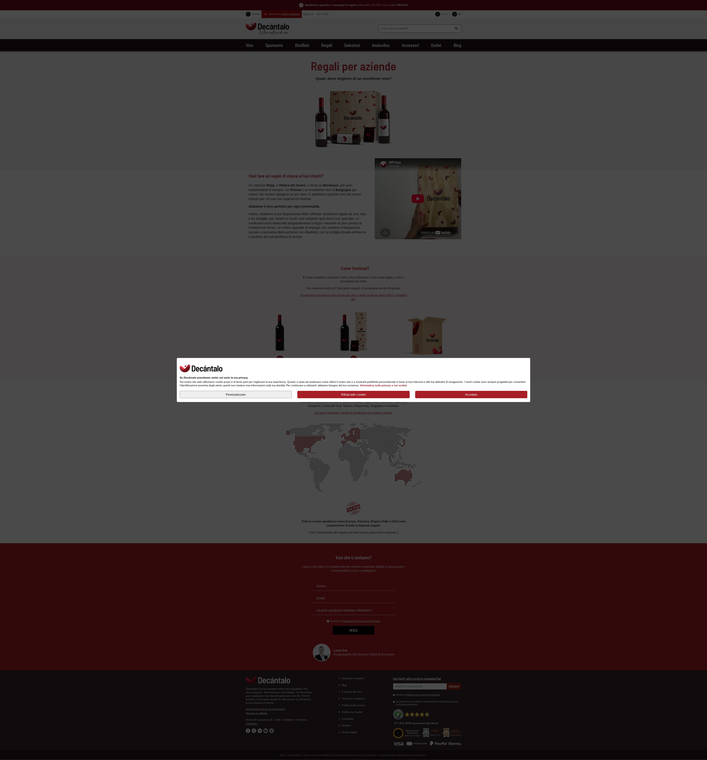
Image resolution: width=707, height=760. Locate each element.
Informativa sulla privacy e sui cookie (383, 385)
